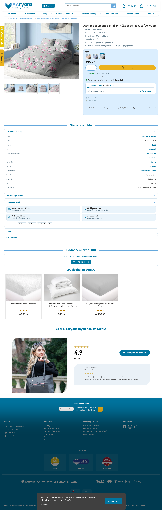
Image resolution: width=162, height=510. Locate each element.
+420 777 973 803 (13, 429)
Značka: (92, 108)
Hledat (113, 6)
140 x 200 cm (151, 153)
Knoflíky (153, 166)
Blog (45, 437)
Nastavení (44, 505)
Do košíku (129, 68)
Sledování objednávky (51, 428)
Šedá (154, 145)
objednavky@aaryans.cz (16, 426)
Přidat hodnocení (81, 262)
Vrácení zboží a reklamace (53, 431)
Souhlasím (115, 501)
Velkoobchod (48, 434)
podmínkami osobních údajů (86, 410)
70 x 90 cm (152, 158)
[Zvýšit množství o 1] (94, 67)
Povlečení (12, 13)
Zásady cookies (88, 434)
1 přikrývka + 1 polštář (148, 170)
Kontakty (47, 426)
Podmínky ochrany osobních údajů (95, 431)
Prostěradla (30, 13)
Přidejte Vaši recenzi (136, 353)
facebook (11, 436)
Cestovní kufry (132, 13)
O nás (45, 440)
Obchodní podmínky (90, 428)
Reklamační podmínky (91, 426)
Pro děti (150, 13)
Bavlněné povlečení (149, 136)
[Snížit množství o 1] (88, 67)
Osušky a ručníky (89, 13)
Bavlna (153, 162)
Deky (45, 13)
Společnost (137, 505)
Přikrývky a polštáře (64, 13)
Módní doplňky (111, 13)
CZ (75, 491)
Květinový (152, 149)
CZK (86, 491)
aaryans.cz (11, 432)
